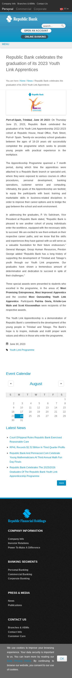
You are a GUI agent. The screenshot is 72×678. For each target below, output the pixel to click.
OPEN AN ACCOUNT (36, 30)
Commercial (23, 8)
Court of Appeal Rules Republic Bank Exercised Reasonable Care (36, 439)
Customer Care (17, 636)
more (61, 483)
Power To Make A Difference (24, 547)
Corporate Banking (19, 578)
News (30, 81)
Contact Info (15, 632)
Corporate (40, 8)
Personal (8, 8)
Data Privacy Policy (19, 661)
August (36, 383)
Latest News (16, 428)
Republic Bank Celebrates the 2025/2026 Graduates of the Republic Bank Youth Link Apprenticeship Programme (33, 472)
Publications (15, 605)
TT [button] (65, 9)
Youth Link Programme (22, 350)
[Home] (22, 18)
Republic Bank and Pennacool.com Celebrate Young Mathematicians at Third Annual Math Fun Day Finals (36, 457)
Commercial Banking (20, 574)
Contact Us (42, 3)
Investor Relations (18, 543)
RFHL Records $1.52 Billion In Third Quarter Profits (37, 447)
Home (22, 81)
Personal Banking (18, 570)
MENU (5, 44)
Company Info (9, 3)
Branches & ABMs (26, 3)
